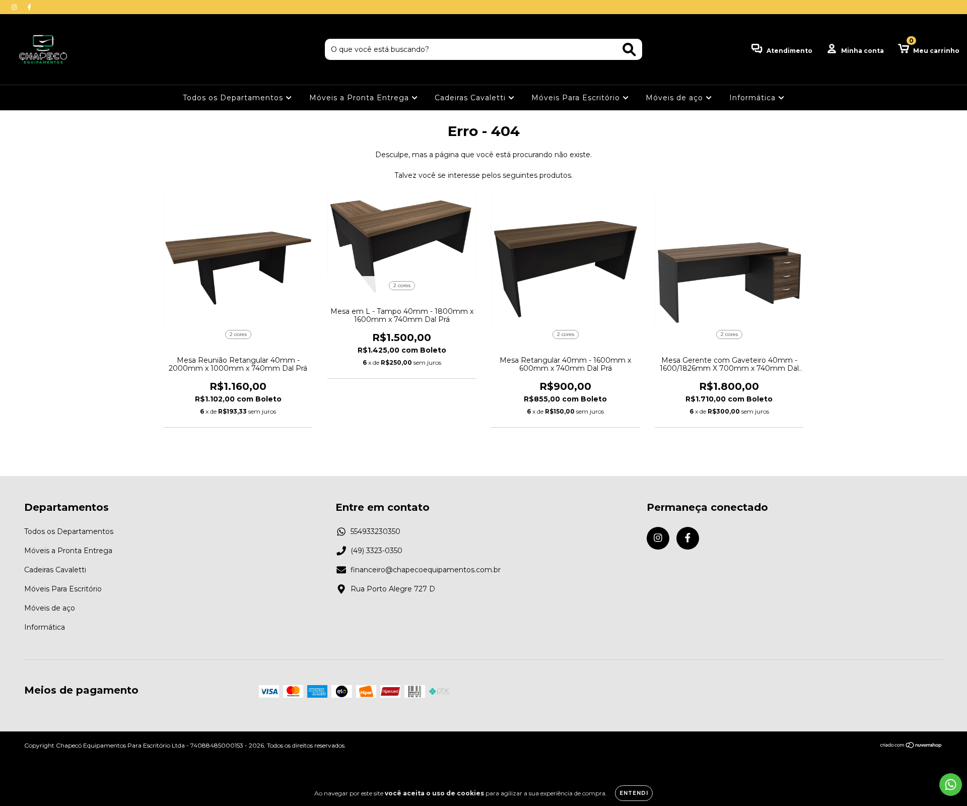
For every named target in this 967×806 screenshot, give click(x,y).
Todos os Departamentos (234, 97)
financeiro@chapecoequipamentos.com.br (426, 569)
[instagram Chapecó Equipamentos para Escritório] (15, 7)
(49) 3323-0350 (376, 550)
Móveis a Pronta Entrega (360, 97)
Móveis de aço (676, 97)
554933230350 (375, 531)
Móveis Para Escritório (577, 97)
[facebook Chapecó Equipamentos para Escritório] (29, 7)
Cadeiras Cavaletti (471, 97)
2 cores (238, 334)
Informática (753, 97)
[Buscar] (629, 49)
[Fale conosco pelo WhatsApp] (950, 784)
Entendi (633, 793)
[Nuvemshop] (911, 746)
